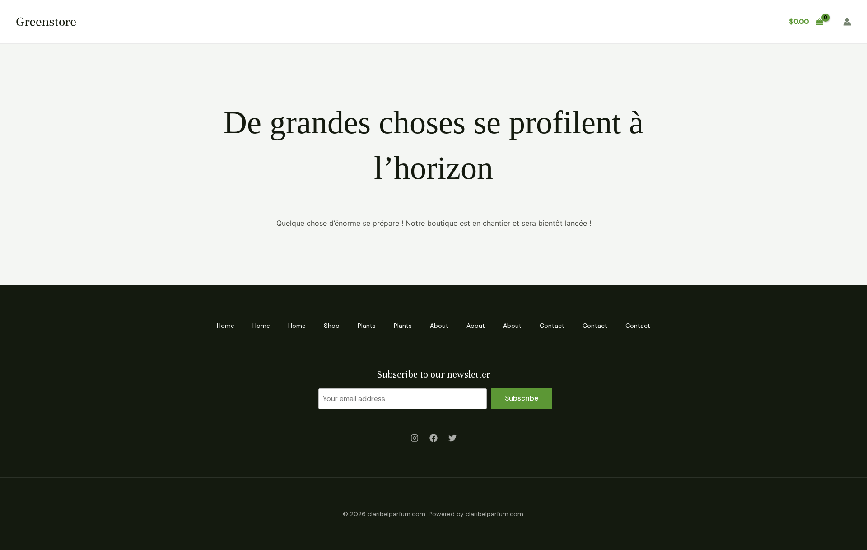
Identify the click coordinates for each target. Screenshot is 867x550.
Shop (425, 21)
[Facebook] (433, 438)
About (539, 21)
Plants (462, 21)
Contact (661, 21)
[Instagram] (414, 438)
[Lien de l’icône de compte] (847, 22)
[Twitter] (452, 438)
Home (315, 21)
